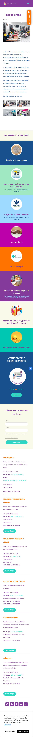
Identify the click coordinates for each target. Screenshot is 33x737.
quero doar (29, 19)
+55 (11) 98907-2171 (16, 516)
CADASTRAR (16, 442)
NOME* (7, 421)
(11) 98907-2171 (15, 556)
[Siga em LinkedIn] (12, 704)
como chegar (9, 531)
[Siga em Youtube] (21, 704)
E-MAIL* (7, 427)
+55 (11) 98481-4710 (16, 474)
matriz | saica (8, 458)
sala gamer (7, 658)
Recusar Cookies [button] (10, 731)
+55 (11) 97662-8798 (16, 675)
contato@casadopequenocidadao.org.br (14, 480)
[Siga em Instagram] (7, 704)
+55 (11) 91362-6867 (16, 595)
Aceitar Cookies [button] (23, 731)
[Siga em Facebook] (16, 704)
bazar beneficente (10, 618)
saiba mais (16, 395)
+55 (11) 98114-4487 (16, 631)
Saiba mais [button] (7, 724)
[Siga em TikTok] (26, 704)
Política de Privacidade (11, 438)
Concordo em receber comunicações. (16, 434)
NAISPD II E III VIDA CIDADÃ (14, 581)
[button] (10, 389)
